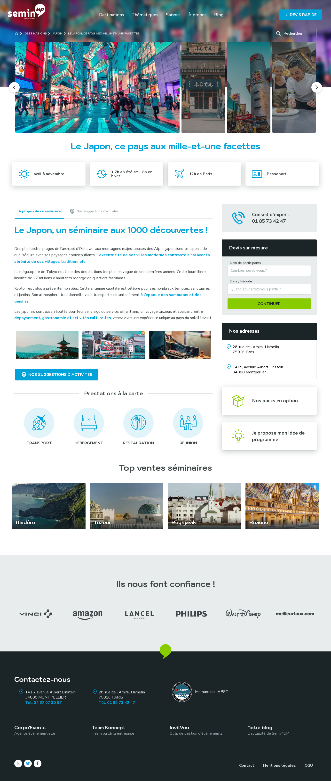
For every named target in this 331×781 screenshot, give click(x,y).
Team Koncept (113, 730)
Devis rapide (303, 14)
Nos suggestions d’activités (98, 211)
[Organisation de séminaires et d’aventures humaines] (26, 14)
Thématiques (145, 15)
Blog (219, 15)
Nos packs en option (275, 400)
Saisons (173, 15)
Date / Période (241, 281)
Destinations (111, 15)
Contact (246, 765)
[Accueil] (16, 33)
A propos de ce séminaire (40, 211)
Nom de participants (245, 263)
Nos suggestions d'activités (60, 374)
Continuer (269, 303)
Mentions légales (279, 765)
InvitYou (196, 730)
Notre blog (268, 730)
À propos (197, 15)
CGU (309, 765)
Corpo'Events (34, 730)
